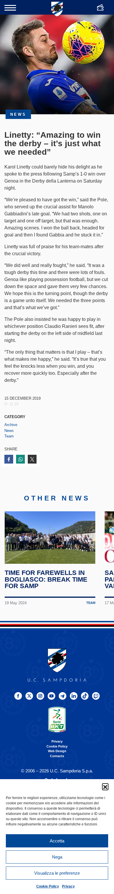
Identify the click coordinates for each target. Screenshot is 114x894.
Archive (10, 425)
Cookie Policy (47, 886)
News (9, 430)
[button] (105, 786)
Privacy (68, 886)
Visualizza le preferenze (57, 873)
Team (9, 436)
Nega (57, 856)
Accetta (57, 840)
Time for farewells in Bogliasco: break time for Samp (46, 579)
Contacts (57, 756)
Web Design (57, 751)
